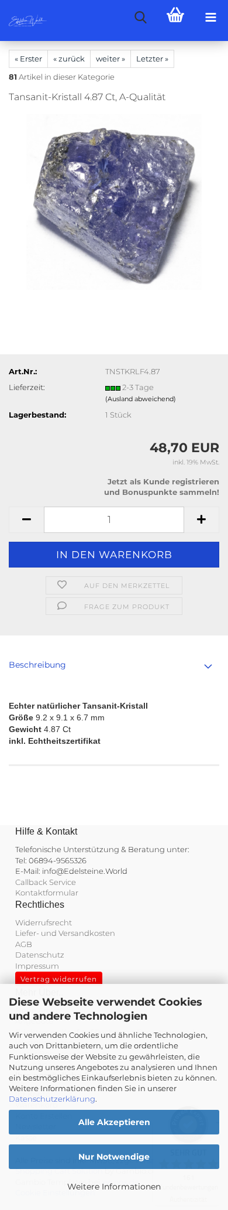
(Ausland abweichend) (140, 399)
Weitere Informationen (114, 1186)
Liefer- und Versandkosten (65, 933)
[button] (26, 520)
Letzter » (152, 58)
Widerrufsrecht (43, 922)
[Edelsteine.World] (23, 20)
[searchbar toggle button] (140, 17)
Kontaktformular (46, 892)
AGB (23, 944)
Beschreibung (37, 664)
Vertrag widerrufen (58, 979)
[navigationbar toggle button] (210, 17)
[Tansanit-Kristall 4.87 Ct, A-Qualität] (114, 201)
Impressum (37, 965)
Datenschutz (39, 954)
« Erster (28, 58)
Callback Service (45, 882)
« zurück (69, 58)
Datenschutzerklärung (52, 1098)
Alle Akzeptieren (114, 1122)
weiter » (110, 58)
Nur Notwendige (114, 1156)
